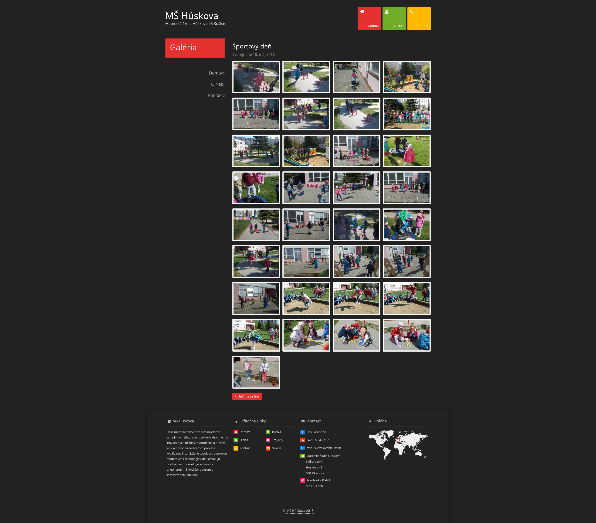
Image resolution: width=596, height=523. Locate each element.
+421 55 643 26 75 (318, 440)
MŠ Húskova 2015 (300, 510)
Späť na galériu (248, 396)
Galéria (276, 448)
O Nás (217, 84)
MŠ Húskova (191, 15)
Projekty (277, 440)
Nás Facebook (316, 432)
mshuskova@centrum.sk (323, 448)
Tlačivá (276, 432)
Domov (216, 73)
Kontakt (215, 95)
